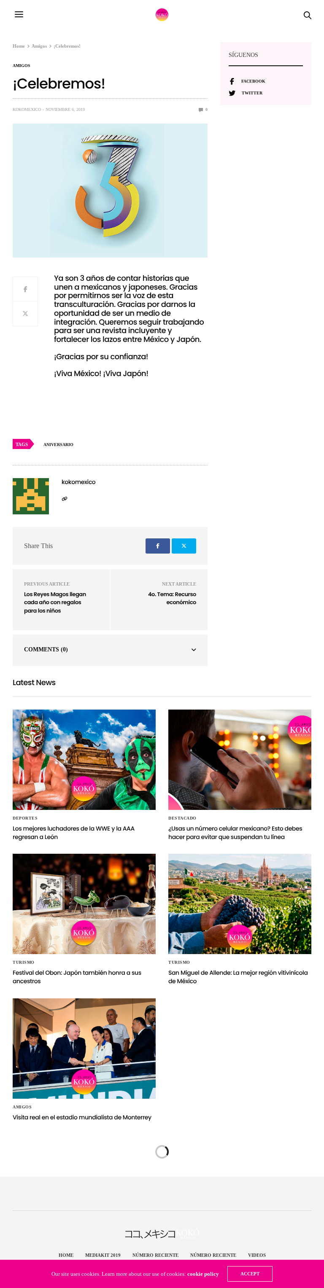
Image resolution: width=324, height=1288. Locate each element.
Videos (257, 1255)
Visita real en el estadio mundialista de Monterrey (82, 1117)
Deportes (25, 818)
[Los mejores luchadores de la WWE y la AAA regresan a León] (84, 760)
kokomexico (27, 109)
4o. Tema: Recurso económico (172, 598)
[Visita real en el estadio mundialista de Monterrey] (84, 1048)
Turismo (24, 962)
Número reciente (155, 1255)
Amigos (21, 66)
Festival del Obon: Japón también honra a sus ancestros (77, 976)
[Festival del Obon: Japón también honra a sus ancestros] (84, 904)
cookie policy (203, 1274)
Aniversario (58, 444)
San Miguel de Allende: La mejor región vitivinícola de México (238, 976)
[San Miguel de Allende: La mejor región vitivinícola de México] (239, 904)
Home (66, 1255)
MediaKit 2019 (103, 1255)
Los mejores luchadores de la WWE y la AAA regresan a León (74, 832)
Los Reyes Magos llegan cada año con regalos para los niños (55, 602)
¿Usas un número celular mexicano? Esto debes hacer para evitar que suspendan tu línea (235, 832)
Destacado (182, 818)
